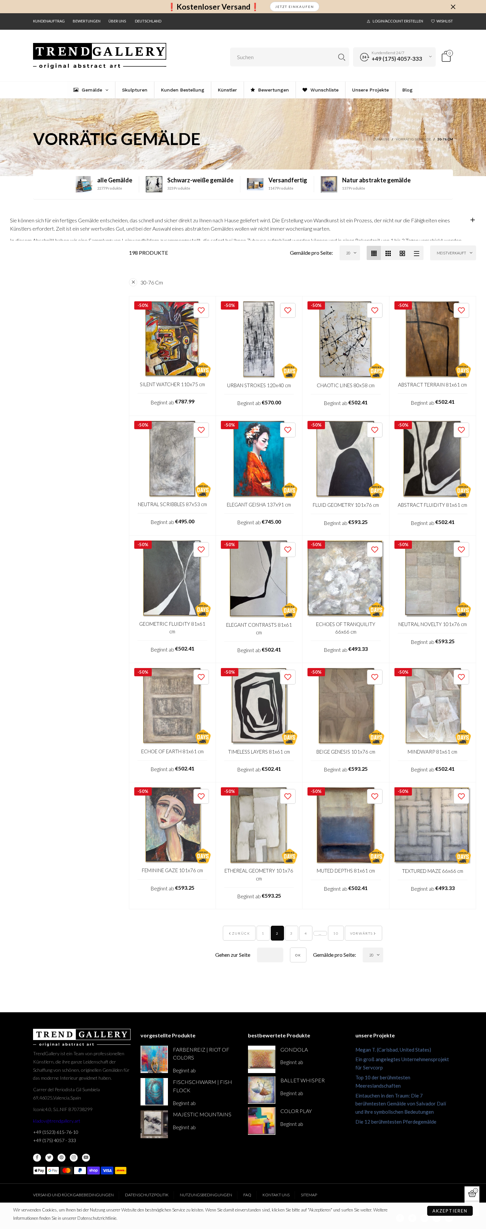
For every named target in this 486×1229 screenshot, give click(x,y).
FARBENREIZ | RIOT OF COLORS (201, 1053)
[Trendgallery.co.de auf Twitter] (49, 1158)
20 (348, 253)
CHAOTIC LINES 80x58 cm (346, 385)
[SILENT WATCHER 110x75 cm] (172, 339)
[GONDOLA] (261, 1059)
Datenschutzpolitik (147, 1194)
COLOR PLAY (296, 1111)
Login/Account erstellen (398, 21)
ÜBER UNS (117, 21)
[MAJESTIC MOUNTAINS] (154, 1124)
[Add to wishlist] (201, 310)
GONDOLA (294, 1049)
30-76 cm (152, 282)
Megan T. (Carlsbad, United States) (393, 1050)
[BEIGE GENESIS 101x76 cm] (345, 706)
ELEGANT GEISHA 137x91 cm (259, 504)
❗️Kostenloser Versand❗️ (213, 7)
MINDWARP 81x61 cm (432, 752)
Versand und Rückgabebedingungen (73, 1194)
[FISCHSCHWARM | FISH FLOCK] (154, 1091)
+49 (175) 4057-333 (397, 58)
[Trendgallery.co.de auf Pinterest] (61, 1158)
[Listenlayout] (416, 253)
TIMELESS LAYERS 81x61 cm (259, 752)
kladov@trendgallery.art (56, 1121)
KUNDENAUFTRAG (49, 21)
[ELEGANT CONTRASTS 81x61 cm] (259, 578)
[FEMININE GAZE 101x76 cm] (172, 825)
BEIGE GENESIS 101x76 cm (345, 752)
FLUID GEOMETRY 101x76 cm (346, 505)
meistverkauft (451, 253)
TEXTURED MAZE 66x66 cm (432, 871)
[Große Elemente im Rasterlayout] (388, 253)
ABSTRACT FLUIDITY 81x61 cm (432, 505)
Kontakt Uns (276, 1194)
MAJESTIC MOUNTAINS (202, 1114)
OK (298, 955)
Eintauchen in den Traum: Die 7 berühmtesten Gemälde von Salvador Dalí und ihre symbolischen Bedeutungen (400, 1104)
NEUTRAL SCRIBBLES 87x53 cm (172, 504)
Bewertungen (87, 21)
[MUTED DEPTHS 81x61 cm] (345, 825)
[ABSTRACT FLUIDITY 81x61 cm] (432, 459)
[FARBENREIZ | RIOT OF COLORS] (154, 1059)
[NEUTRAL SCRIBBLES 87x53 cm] (172, 459)
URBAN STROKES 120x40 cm (259, 385)
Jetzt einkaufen (294, 7)
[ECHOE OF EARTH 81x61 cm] (172, 706)
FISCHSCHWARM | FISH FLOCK (202, 1086)
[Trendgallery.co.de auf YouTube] (86, 1158)
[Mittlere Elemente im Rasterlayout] (374, 253)
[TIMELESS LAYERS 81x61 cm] (259, 706)
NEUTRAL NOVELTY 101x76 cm (432, 624)
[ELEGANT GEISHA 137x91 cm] (259, 459)
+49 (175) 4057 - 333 (54, 1140)
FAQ (247, 1194)
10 (336, 933)
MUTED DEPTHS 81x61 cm (346, 871)
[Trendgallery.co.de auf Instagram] (74, 1158)
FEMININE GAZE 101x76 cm (172, 870)
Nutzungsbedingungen (206, 1194)
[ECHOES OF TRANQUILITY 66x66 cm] (345, 578)
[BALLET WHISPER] (261, 1090)
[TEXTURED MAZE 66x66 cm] (432, 825)
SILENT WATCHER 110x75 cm (172, 384)
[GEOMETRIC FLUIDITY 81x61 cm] (172, 578)
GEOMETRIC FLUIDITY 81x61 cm (172, 627)
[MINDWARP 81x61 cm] (432, 706)
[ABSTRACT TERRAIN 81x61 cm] (432, 339)
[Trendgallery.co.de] (99, 56)
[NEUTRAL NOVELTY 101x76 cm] (432, 578)
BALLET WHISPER (302, 1080)
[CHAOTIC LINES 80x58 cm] (345, 339)
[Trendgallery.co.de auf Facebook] (37, 1158)
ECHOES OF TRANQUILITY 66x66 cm (345, 628)
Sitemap (309, 1194)
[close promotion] (453, 6)
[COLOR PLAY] (261, 1121)
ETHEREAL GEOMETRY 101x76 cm (258, 874)
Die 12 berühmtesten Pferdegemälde (395, 1122)
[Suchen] (341, 57)
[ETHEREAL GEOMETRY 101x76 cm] (259, 825)
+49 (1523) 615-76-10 (55, 1132)
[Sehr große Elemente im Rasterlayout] (402, 253)
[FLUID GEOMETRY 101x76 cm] (345, 459)
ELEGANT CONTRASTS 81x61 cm (259, 628)
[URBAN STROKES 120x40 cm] (259, 339)
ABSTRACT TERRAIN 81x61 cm (432, 385)
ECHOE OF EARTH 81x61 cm (172, 751)
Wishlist (444, 21)
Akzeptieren (449, 1210)
